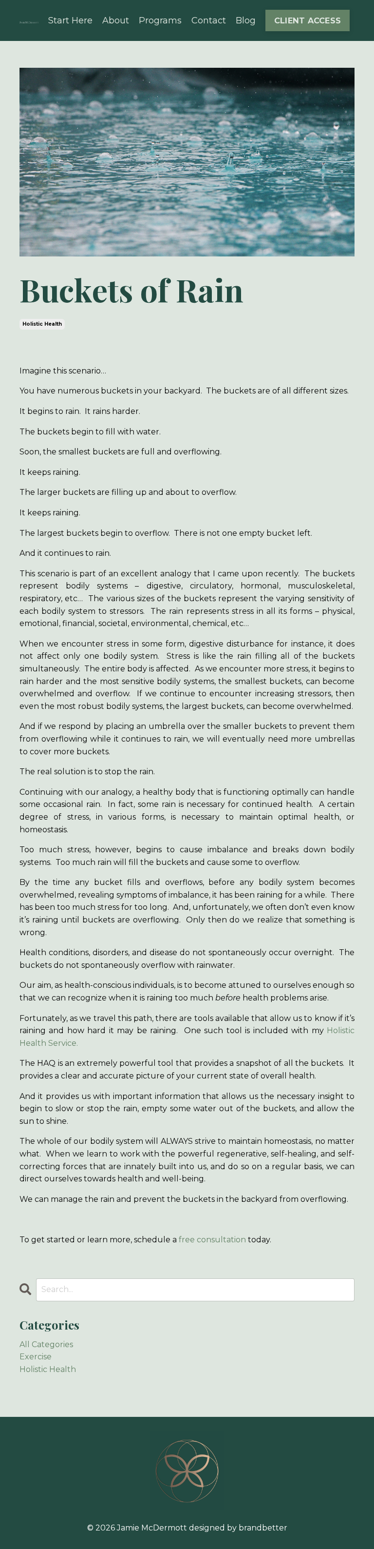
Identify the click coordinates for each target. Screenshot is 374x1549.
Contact (208, 20)
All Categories (46, 1344)
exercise (35, 1356)
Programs (160, 20)
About (115, 20)
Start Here (70, 20)
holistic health (42, 324)
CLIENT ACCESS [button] (307, 20)
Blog (246, 20)
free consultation (212, 1239)
